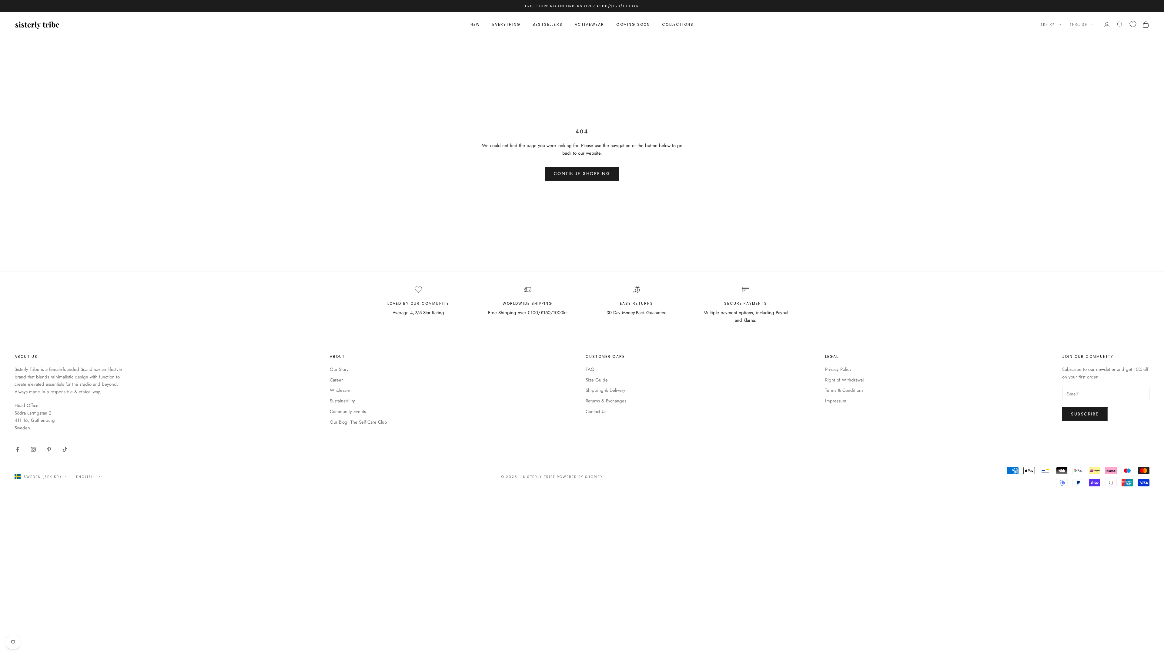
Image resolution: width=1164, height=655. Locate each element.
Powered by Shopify (580, 476)
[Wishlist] (1133, 24)
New (475, 24)
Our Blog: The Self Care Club (358, 422)
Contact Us (596, 411)
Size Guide (597, 380)
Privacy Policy (838, 369)
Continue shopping (582, 173)
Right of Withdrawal (844, 380)
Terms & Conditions (844, 390)
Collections (678, 24)
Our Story (339, 369)
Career (336, 380)
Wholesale (340, 390)
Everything (506, 24)
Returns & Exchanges (606, 401)
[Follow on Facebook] (18, 449)
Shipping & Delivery (605, 390)
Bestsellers (548, 24)
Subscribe (1085, 414)
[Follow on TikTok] (65, 449)
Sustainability (342, 401)
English (1079, 24)
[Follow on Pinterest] (49, 449)
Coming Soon (633, 24)
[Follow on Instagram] (33, 449)
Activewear (589, 24)
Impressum (835, 401)
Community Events (348, 411)
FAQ (590, 369)
